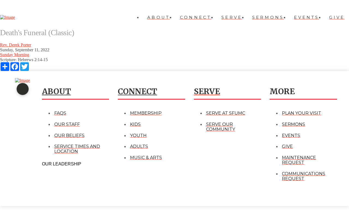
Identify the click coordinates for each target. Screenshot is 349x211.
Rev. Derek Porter (15, 45)
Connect (137, 91)
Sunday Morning (14, 54)
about (56, 91)
